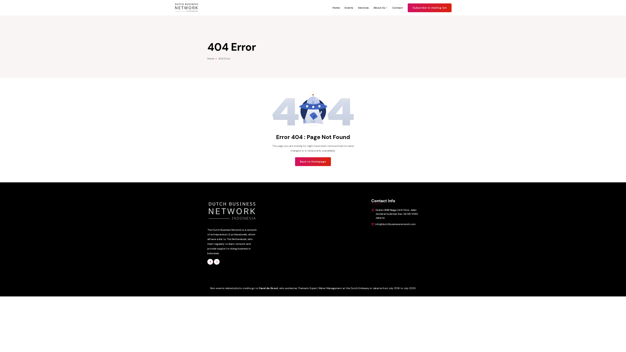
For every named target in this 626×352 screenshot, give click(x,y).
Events (349, 7)
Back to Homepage (313, 161)
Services (363, 7)
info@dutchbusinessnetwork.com (395, 224)
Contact (397, 7)
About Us (379, 7)
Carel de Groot (268, 288)
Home (336, 7)
